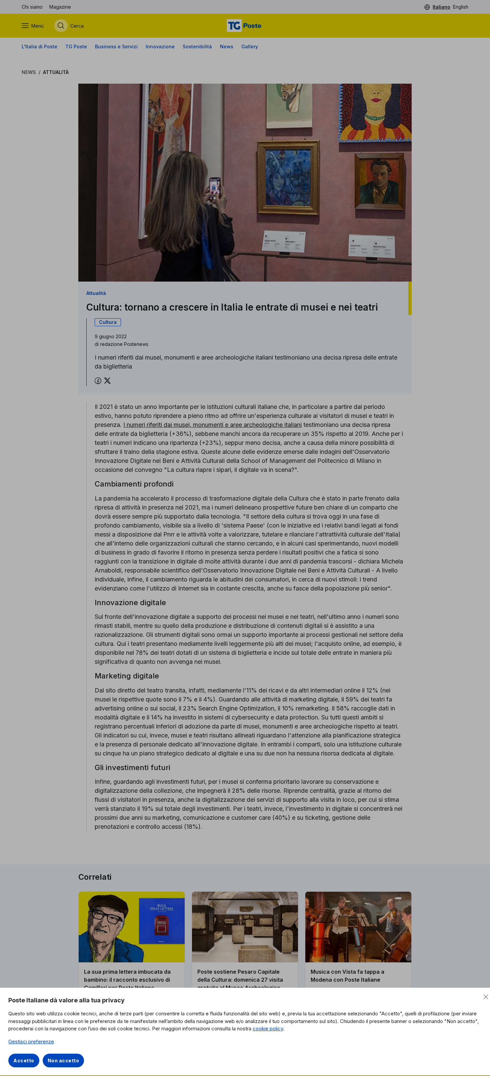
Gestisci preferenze (31, 1041)
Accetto (23, 1060)
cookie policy (268, 1028)
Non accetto (63, 1060)
